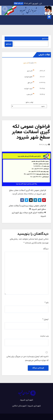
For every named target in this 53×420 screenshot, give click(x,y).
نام (46, 302)
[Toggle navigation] (49, 21)
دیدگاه (45, 248)
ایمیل (45, 319)
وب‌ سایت (44, 336)
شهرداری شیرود (26, 399)
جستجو (45, 38)
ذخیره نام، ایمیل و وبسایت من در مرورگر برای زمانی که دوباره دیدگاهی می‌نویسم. (27, 358)
